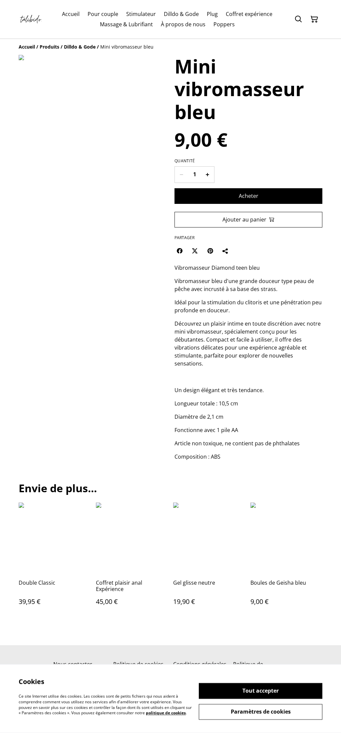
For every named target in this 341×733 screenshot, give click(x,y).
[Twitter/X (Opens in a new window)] (195, 251)
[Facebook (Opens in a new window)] (179, 251)
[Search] (298, 19)
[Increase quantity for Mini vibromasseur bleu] (207, 174)
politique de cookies (166, 713)
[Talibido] (31, 19)
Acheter (248, 196)
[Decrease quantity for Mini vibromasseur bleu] (181, 174)
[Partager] (225, 251)
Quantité (184, 161)
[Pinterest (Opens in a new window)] (210, 251)
